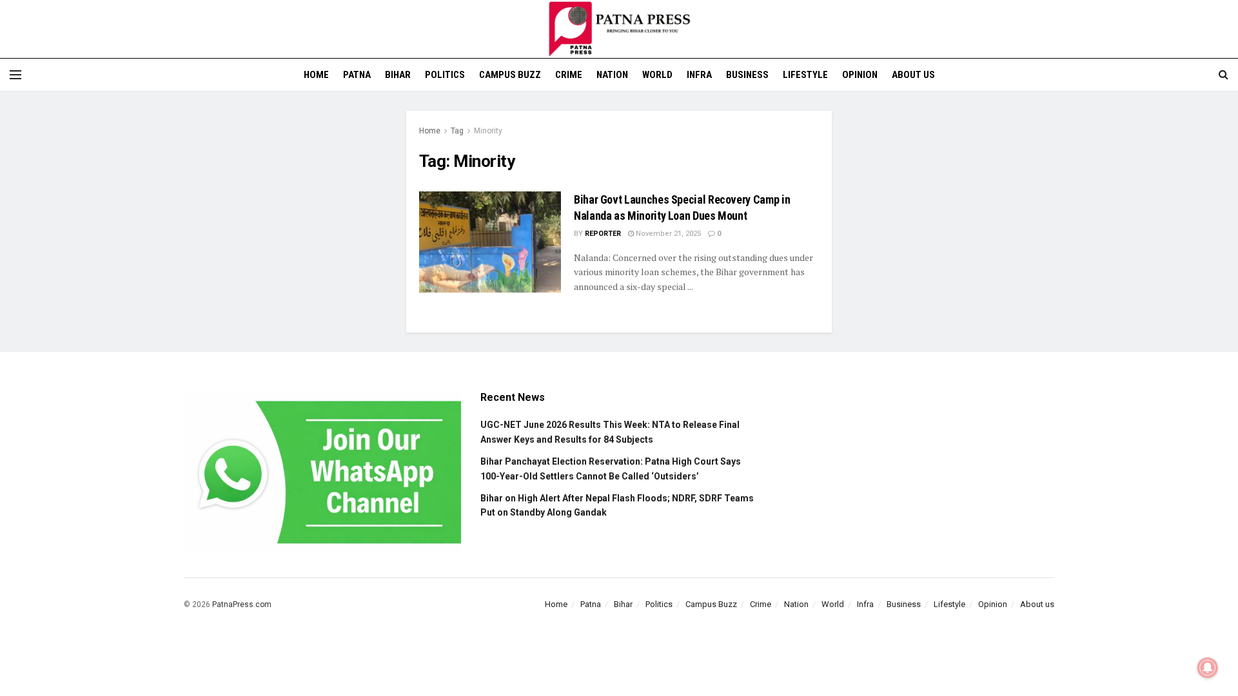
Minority (488, 130)
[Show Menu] (15, 74)
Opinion (860, 75)
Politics (445, 75)
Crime (568, 75)
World (657, 75)
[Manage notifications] (1207, 667)
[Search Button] (1223, 75)
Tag (457, 130)
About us (913, 75)
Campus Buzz (510, 75)
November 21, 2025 (667, 233)
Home (316, 75)
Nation (612, 75)
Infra (699, 75)
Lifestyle (805, 75)
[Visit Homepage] (619, 29)
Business (747, 75)
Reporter (603, 233)
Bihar (398, 75)
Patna (357, 75)
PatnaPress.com (241, 604)
